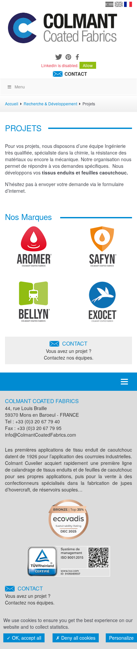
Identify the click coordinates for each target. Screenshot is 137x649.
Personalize (121, 637)
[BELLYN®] (34, 304)
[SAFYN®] (102, 249)
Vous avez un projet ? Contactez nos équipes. (68, 350)
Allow (88, 65)
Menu (20, 86)
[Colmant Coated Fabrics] (62, 29)
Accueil (11, 103)
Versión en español (109, 4)
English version (119, 4)
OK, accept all (26, 637)
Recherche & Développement (50, 103)
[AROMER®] (34, 249)
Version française (128, 4)
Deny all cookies (77, 637)
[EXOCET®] (102, 304)
